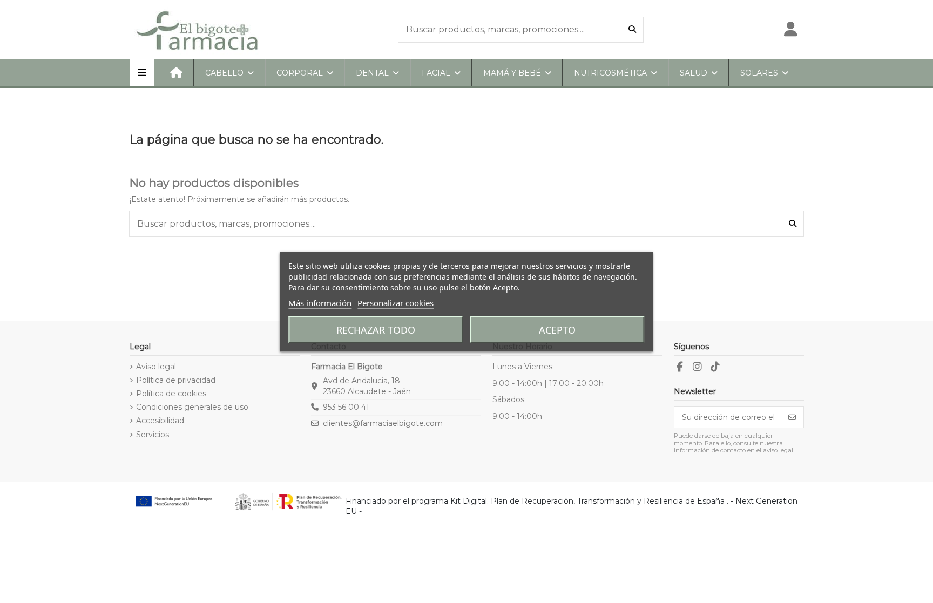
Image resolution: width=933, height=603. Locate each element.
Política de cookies (171, 393)
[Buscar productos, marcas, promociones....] (632, 30)
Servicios (152, 434)
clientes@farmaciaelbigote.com (383, 423)
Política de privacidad (175, 380)
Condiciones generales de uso (192, 407)
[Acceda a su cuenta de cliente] (790, 30)
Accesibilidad (160, 420)
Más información (319, 302)
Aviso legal (156, 366)
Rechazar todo (375, 329)
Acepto (557, 329)
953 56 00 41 (346, 407)
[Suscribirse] (792, 417)
